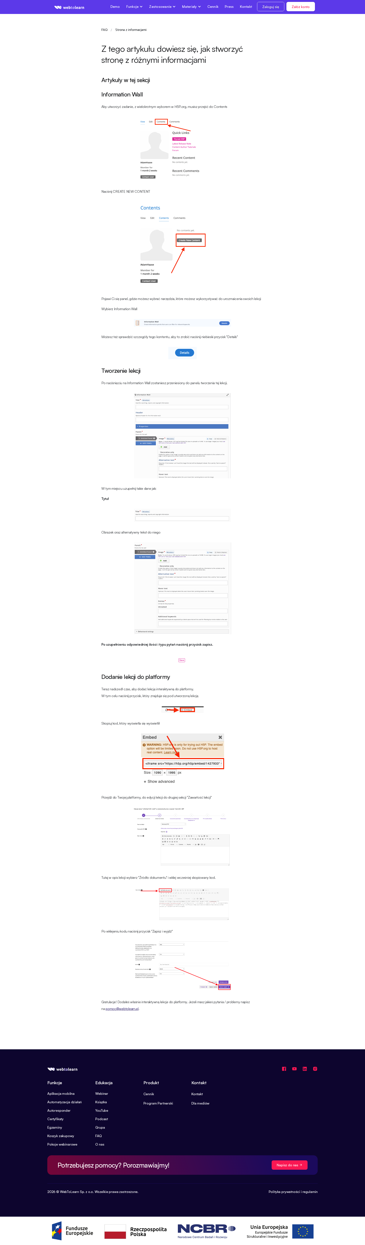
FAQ (98, 1136)
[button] (134, 7)
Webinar (101, 1093)
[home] (69, 7)
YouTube (101, 1110)
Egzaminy (54, 1127)
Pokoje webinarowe (62, 1144)
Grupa (100, 1127)
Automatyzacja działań (64, 1102)
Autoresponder (59, 1110)
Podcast (101, 1119)
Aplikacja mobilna (61, 1093)
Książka (101, 1102)
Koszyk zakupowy (60, 1136)
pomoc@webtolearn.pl (122, 1009)
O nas (99, 1144)
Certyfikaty (55, 1119)
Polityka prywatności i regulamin (293, 1192)
